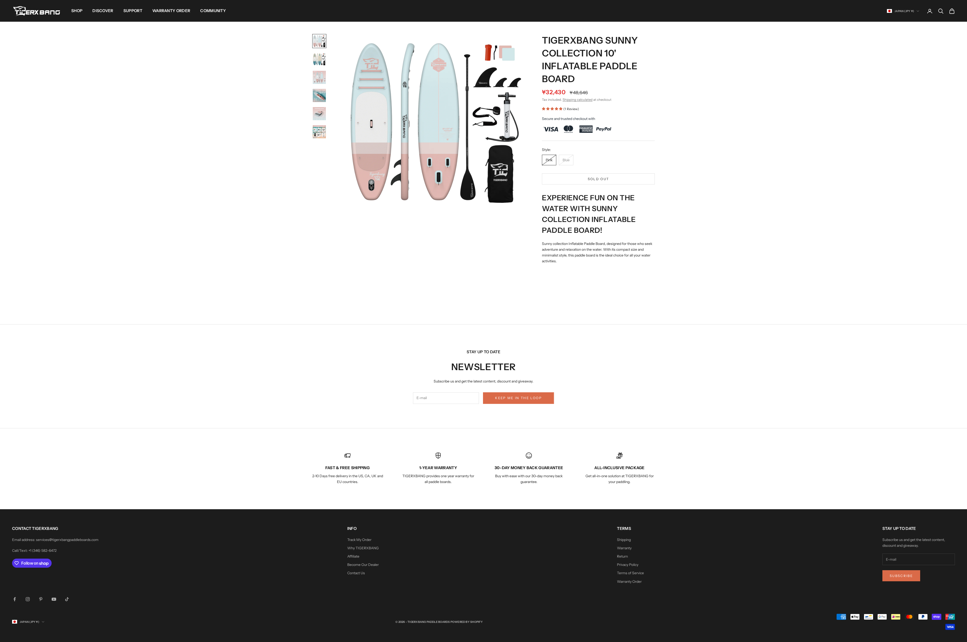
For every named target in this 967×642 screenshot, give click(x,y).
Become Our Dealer (363, 564)
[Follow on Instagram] (27, 599)
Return (622, 556)
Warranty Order (171, 10)
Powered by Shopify (467, 622)
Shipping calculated (578, 100)
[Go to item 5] (319, 114)
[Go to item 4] (319, 95)
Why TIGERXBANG (363, 548)
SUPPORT (132, 10)
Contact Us (356, 573)
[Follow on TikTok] (67, 599)
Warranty (624, 548)
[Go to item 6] (319, 132)
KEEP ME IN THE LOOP (518, 398)
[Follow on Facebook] (14, 599)
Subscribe (901, 576)
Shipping (624, 539)
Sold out (598, 179)
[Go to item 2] (319, 59)
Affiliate (353, 556)
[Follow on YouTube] (53, 599)
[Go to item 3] (319, 77)
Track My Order (359, 539)
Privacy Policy (627, 564)
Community (213, 10)
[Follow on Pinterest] (40, 599)
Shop (76, 10)
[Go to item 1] (319, 41)
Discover (102, 10)
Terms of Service (630, 573)
